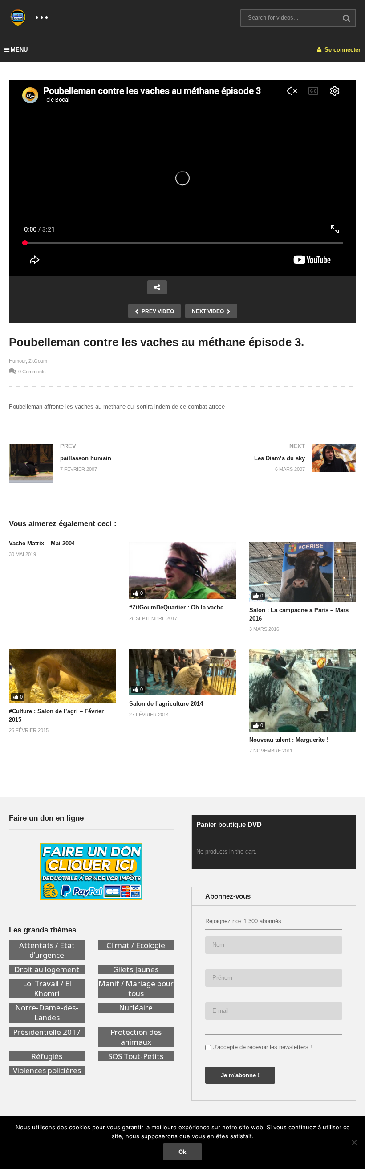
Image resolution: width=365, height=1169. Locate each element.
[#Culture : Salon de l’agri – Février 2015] (62, 676)
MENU (19, 49)
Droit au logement (46, 969)
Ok (182, 1151)
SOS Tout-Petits (135, 1056)
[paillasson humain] (91, 463)
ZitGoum (37, 361)
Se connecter (342, 49)
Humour (17, 361)
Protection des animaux (136, 1037)
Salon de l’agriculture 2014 (166, 703)
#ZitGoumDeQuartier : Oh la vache (176, 607)
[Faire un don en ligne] (91, 871)
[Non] (353, 1142)
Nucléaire (136, 1008)
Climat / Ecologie (135, 945)
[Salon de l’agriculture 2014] (182, 672)
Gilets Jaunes (135, 969)
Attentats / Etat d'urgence (47, 950)
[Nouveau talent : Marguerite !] (302, 690)
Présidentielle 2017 (47, 1032)
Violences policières (47, 1070)
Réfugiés (46, 1056)
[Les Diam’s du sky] (273, 458)
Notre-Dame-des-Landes (46, 1012)
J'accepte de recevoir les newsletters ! (262, 1047)
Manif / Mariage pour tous (136, 988)
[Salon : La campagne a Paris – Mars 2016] (302, 572)
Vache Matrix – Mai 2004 (42, 543)
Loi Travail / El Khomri (47, 988)
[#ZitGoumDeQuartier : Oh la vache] (182, 570)
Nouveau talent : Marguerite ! (288, 739)
